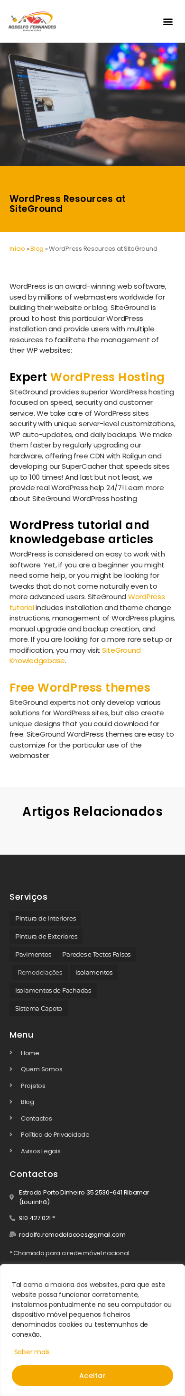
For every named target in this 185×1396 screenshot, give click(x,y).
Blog (37, 248)
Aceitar (92, 1375)
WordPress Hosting (107, 377)
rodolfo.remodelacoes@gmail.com (72, 1234)
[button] (168, 21)
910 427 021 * (37, 1218)
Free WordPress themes (80, 687)
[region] (92, 1330)
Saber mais (32, 1352)
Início (17, 248)
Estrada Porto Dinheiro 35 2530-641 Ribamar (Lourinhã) (84, 1197)
